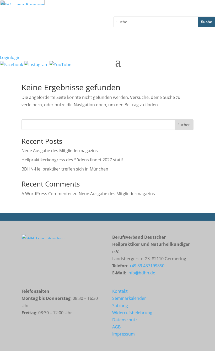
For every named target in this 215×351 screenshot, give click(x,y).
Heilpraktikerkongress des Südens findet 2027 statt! (72, 160)
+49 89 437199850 (146, 266)
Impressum (123, 334)
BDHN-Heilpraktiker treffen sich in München (65, 169)
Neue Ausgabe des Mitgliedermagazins (60, 150)
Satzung (120, 306)
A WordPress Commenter (47, 193)
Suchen (184, 124)
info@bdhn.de (141, 273)
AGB (116, 327)
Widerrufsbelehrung (132, 313)
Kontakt (120, 291)
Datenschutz (124, 320)
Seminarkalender (129, 298)
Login (10, 57)
